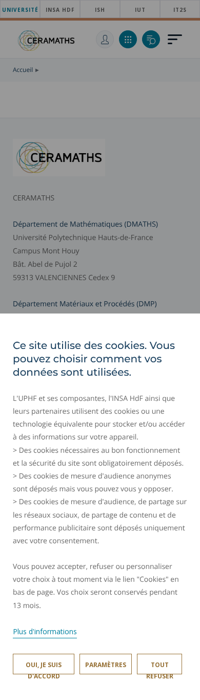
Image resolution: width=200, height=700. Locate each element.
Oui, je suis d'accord (44, 667)
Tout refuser (159, 667)
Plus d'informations (45, 631)
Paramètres (105, 664)
